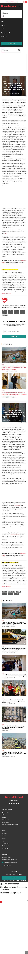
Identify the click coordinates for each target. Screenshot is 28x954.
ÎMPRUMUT (19, 591)
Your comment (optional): (10, 893)
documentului (17, 505)
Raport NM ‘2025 (5, 848)
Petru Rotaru (10, 313)
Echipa (3, 814)
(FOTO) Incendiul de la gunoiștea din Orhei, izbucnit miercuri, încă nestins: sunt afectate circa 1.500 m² (14, 753)
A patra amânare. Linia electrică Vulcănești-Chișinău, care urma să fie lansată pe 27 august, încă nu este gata (13, 701)
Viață (3, 364)
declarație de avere (11, 591)
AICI (11, 227)
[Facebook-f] (9, 803)
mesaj (22, 310)
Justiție (3, 841)
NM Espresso (4, 833)
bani (4, 591)
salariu (16, 313)
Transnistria (4, 836)
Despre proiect (5, 812)
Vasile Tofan (16, 593)
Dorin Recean (16, 310)
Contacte (4, 817)
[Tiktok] (16, 803)
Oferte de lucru (5, 819)
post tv (4, 593)
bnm (4, 310)
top (22, 313)
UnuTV (10, 593)
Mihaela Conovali (6, 93)
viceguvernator (4, 315)
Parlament (4, 313)
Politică (4, 81)
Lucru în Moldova (5, 843)
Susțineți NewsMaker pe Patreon (10, 824)
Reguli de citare (5, 822)
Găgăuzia (3, 838)
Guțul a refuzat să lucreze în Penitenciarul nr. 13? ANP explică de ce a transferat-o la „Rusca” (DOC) (14, 675)
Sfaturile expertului (5, 845)
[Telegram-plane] (18, 803)
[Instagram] (14, 803)
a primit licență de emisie (15, 534)
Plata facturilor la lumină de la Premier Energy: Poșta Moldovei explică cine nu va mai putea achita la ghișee (13, 727)
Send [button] (1, 902)
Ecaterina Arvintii (6, 371)
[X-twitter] (11, 803)
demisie (10, 310)
